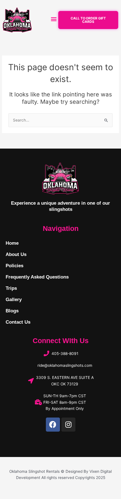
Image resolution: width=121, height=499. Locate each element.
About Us (16, 254)
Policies (14, 265)
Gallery (14, 299)
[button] (54, 18)
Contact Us (18, 322)
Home (12, 243)
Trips (11, 288)
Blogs (12, 310)
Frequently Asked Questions (37, 277)
